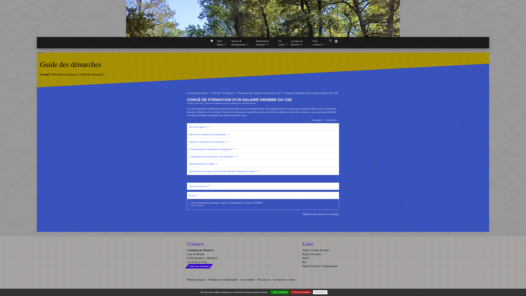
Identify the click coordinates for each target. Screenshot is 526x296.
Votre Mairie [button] (220, 42)
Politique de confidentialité (223, 279)
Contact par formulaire (199, 266)
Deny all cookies (301, 292)
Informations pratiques (64, 74)
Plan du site (264, 279)
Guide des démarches (91, 74)
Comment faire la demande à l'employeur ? (212, 149)
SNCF (305, 258)
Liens (307, 244)
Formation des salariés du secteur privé (259, 93)
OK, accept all (280, 292)
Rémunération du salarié (202, 163)
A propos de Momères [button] (297, 42)
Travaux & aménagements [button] (238, 42)
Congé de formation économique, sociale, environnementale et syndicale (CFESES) (226, 202)
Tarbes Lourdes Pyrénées (316, 250)
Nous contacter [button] (317, 42)
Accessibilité (247, 279)
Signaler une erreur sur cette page (321, 214)
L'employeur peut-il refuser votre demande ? (212, 156)
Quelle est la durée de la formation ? (208, 141)
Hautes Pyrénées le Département (320, 266)
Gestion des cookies (284, 279)
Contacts (195, 244)
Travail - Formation (223, 93)
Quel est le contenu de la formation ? (208, 134)
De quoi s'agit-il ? (198, 127)
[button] (212, 41)
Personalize (320, 292)
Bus (304, 262)
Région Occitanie (311, 254)
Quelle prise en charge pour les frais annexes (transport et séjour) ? (224, 171)
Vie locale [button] (281, 42)
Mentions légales (196, 279)
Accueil (44, 74)
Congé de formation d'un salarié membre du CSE (311, 93)
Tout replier (318, 120)
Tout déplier (332, 120)
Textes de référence (198, 186)
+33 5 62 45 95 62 (197, 262)
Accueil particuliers (198, 93)
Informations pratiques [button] (262, 42)
